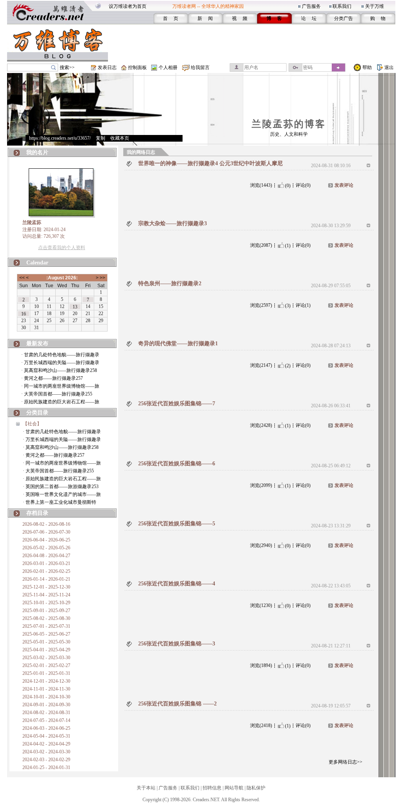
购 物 (378, 18)
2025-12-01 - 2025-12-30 (46, 587)
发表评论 (343, 185)
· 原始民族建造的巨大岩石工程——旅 (60, 402)
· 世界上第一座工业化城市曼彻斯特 (59, 502)
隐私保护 (256, 788)
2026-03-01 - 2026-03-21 (46, 563)
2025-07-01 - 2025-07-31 (46, 626)
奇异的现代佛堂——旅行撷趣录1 (178, 343)
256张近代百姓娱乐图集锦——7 (176, 403)
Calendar (37, 263)
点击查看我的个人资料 (61, 247)
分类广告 (343, 18)
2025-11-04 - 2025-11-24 (46, 595)
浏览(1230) (261, 605)
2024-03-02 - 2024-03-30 (46, 752)
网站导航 (234, 788)
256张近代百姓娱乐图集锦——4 (176, 584)
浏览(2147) (261, 365)
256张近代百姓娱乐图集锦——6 (176, 464)
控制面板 (137, 67)
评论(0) (303, 185)
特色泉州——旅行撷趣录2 (169, 283)
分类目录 (37, 413)
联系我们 (342, 6)
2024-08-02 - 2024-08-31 (46, 712)
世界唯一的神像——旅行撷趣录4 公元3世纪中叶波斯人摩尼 (210, 163)
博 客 (274, 18)
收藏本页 (119, 138)
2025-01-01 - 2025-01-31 (46, 673)
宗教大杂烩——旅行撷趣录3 (172, 223)
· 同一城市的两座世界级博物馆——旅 (60, 386)
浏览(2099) (261, 485)
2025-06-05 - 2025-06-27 (46, 634)
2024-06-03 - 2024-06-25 (46, 728)
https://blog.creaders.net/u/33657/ (60, 138)
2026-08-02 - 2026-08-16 (46, 524)
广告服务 (311, 6)
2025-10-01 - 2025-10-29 (46, 602)
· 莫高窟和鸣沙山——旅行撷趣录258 (59, 370)
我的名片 (37, 152)
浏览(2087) (261, 245)
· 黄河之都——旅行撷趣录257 (52, 378)
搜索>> (67, 67)
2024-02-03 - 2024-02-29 (46, 759)
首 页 (170, 18)
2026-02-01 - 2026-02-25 (46, 571)
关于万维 (374, 6)
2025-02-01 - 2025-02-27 (46, 665)
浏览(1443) (261, 185)
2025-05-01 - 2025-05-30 (46, 642)
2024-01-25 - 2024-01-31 (46, 767)
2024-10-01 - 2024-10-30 (46, 697)
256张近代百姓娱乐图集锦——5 (176, 524)
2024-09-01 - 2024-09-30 (46, 704)
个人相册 (168, 67)
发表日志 (107, 67)
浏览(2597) (261, 305)
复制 (100, 138)
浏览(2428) (261, 425)
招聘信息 (212, 788)
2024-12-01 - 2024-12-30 (46, 681)
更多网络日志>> (345, 762)
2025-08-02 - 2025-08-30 (46, 618)
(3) (288, 305)
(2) (288, 365)
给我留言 (200, 67)
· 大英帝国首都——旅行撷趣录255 (56, 394)
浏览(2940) (261, 545)
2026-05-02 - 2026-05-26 (46, 547)
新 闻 (205, 18)
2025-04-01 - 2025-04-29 (46, 649)
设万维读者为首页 (127, 6)
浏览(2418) (261, 725)
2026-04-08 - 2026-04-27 (46, 555)
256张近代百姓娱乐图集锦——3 (176, 644)
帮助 (367, 67)
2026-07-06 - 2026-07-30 (46, 532)
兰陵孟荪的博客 (289, 124)
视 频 (239, 18)
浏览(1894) (261, 665)
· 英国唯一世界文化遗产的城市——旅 (62, 494)
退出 (389, 67)
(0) (288, 185)
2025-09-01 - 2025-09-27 (46, 610)
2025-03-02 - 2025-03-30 (46, 657)
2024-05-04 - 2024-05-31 (46, 736)
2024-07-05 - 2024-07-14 (46, 720)
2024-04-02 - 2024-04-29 (46, 744)
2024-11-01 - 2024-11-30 (46, 689)
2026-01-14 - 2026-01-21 (46, 579)
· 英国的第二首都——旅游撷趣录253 (61, 486)
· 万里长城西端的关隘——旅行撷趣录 (60, 362)
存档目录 (37, 513)
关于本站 (146, 788)
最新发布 (37, 343)
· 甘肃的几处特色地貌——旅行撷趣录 (60, 354)
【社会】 (32, 423)
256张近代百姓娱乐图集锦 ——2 (177, 704)
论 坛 (308, 18)
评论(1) (303, 305)
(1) (288, 245)
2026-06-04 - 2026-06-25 (46, 540)
